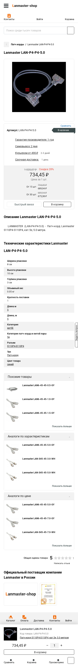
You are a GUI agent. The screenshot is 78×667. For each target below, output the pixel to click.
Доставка (39, 620)
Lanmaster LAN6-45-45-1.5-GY (38, 413)
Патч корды (17, 44)
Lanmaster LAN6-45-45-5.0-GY (38, 445)
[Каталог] (6, 6)
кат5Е (10, 328)
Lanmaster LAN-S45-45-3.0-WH (38, 458)
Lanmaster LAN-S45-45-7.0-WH (38, 532)
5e (8, 337)
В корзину (57, 204)
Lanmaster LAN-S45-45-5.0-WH (38, 472)
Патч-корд (12, 355)
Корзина (69, 19)
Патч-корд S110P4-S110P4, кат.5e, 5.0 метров (44, 637)
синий (10, 364)
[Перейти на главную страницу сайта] (28, 5)
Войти (40, 19)
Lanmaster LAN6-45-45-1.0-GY (38, 399)
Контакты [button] (9, 19)
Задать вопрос (76, 333)
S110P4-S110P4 (15, 346)
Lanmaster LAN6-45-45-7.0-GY (38, 518)
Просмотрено (56, 662)
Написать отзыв (62, 563)
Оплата (24, 620)
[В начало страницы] (71, 660)
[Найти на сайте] (70, 30)
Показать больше (62, 426)
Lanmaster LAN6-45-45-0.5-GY (38, 385)
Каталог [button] (10, 620)
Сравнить (9, 662)
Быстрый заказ (24, 204)
